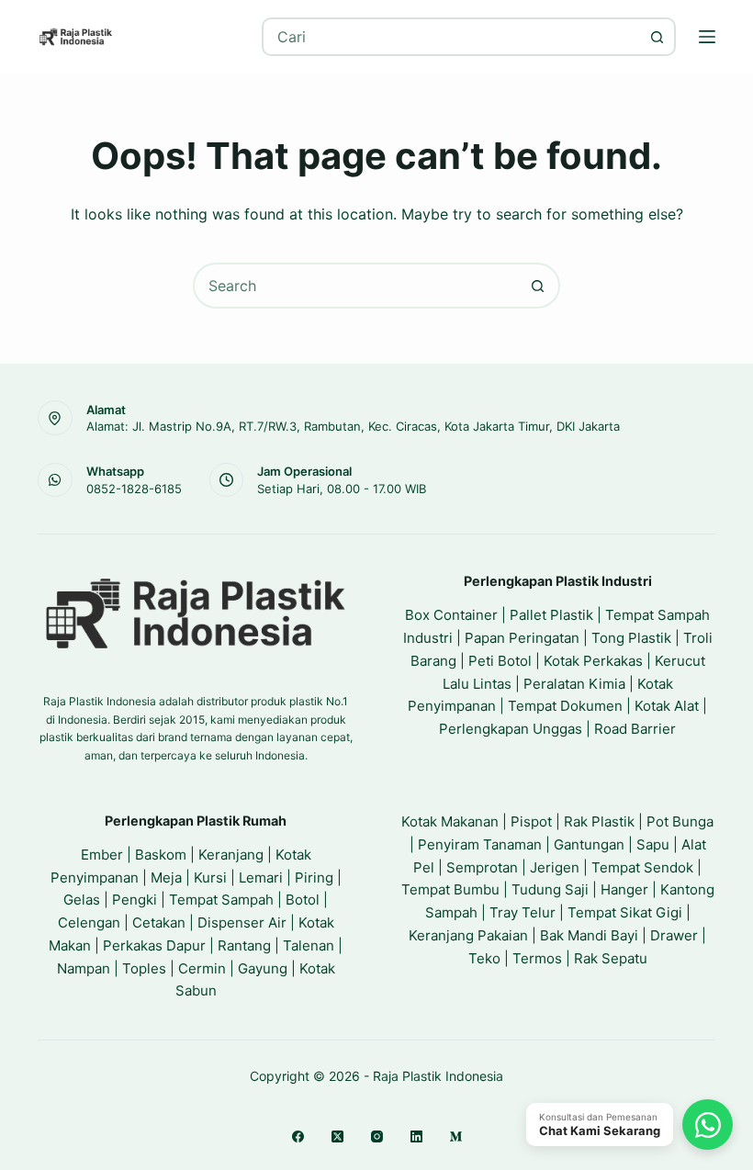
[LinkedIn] (416, 1136)
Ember (102, 854)
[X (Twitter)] (337, 1136)
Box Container (451, 615)
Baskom (160, 854)
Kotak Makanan (450, 821)
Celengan (89, 922)
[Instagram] (377, 1136)
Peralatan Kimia (574, 683)
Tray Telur (522, 912)
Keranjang (231, 854)
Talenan (308, 945)
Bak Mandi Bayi (589, 935)
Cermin (202, 968)
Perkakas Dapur (154, 945)
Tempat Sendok (642, 867)
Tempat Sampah (221, 899)
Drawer (674, 935)
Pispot (531, 821)
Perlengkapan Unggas (510, 728)
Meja (166, 877)
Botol (303, 899)
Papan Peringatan (522, 638)
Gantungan (589, 844)
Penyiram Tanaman (480, 844)
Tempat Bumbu (450, 889)
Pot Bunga (680, 821)
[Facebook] (298, 1136)
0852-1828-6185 (134, 488)
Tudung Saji (550, 889)
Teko (484, 958)
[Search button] (656, 36)
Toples (144, 968)
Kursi (210, 877)
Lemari (261, 877)
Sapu (652, 844)
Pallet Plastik (551, 615)
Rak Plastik (599, 821)
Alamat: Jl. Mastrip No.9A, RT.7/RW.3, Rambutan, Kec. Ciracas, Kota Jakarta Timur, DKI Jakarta (353, 426)
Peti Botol (500, 660)
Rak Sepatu (610, 958)
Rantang (244, 945)
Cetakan (158, 922)
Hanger (624, 889)
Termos (537, 958)
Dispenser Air (242, 922)
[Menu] (707, 36)
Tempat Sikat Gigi (625, 912)
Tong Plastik (631, 638)
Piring (314, 877)
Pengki (134, 899)
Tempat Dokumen (565, 705)
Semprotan (482, 867)
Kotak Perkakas (593, 660)
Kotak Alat (667, 705)
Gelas (81, 899)
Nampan (83, 968)
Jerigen (554, 867)
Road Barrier (635, 728)
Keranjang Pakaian (468, 935)
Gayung (262, 968)
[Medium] (456, 1136)
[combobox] (451, 36)
